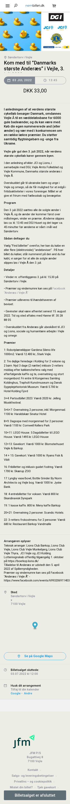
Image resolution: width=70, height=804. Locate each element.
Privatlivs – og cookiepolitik (33, 781)
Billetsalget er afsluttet (35, 795)
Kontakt (33, 770)
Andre (28, 693)
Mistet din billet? (21, 787)
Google (16, 693)
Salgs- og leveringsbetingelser (33, 775)
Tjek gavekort (46, 787)
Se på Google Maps (38, 656)
